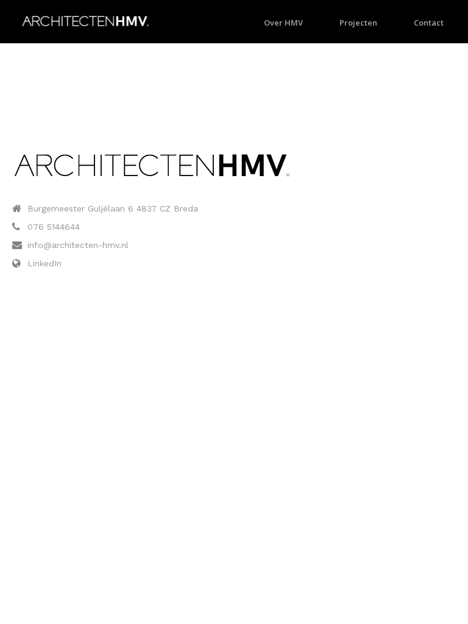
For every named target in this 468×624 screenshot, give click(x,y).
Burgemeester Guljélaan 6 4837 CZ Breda (112, 208)
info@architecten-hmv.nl (78, 245)
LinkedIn (44, 263)
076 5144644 (53, 227)
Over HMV (283, 22)
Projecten (358, 22)
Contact (429, 22)
